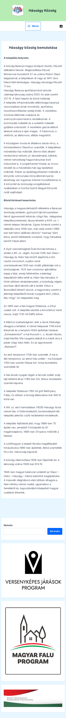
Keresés (8, 525)
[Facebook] (61, 26)
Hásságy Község (42, 10)
